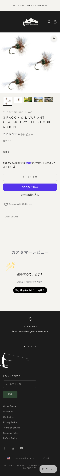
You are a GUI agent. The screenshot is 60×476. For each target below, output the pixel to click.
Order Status (9, 406)
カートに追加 (30, 177)
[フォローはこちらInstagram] (13, 448)
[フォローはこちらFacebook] (4, 448)
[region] (30, 329)
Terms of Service (11, 427)
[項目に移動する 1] (7, 101)
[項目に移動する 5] (48, 100)
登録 (10, 394)
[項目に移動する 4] (38, 100)
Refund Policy (10, 438)
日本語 (46, 458)
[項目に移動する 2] (17, 100)
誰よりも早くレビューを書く (30, 290)
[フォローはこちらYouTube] (21, 448)
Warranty (7, 411)
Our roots (30, 326)
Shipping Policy (11, 433)
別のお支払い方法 (30, 194)
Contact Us (8, 417)
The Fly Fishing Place (18, 112)
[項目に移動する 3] (28, 100)
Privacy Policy (10, 422)
